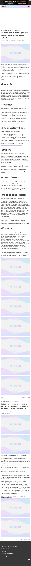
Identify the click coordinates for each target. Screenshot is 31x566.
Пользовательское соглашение (9, 546)
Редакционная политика (7, 553)
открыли (3, 255)
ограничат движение (13, 481)
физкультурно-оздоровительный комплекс (11, 144)
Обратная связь (5, 548)
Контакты (3, 551)
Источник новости (25, 397)
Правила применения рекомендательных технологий (14, 556)
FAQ (2, 544)
